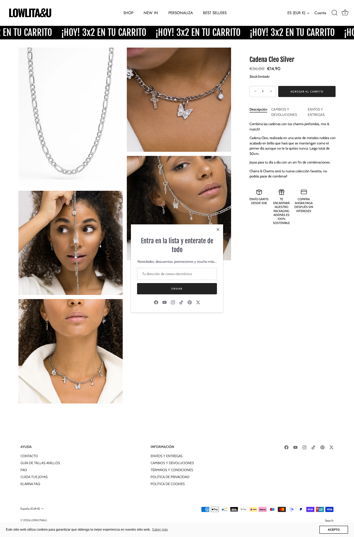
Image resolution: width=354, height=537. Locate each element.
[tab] (260, 112)
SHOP (128, 13)
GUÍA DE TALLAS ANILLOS (40, 463)
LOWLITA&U (39, 520)
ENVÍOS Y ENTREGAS (167, 456)
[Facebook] (156, 302)
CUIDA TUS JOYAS (34, 477)
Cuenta (320, 13)
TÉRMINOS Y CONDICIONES (172, 470)
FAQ (23, 470)
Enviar (176, 288)
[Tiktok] (181, 302)
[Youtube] (164, 302)
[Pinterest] (190, 302)
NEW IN (151, 13)
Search (329, 520)
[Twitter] (198, 302)
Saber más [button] (160, 529)
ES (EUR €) (296, 12)
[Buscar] (334, 12)
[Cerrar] (217, 229)
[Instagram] (173, 302)
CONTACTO (29, 456)
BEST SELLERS (215, 13)
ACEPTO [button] (334, 529)
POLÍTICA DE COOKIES (168, 484)
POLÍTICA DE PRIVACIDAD (170, 477)
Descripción (258, 109)
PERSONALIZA (180, 13)
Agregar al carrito (306, 91)
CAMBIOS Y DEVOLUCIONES (172, 463)
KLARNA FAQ (30, 484)
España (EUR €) (30, 509)
